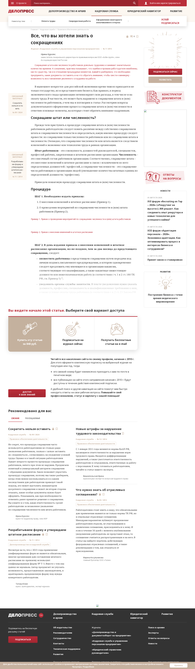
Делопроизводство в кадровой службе (29, 544)
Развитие (176, 11)
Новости (152, 643)
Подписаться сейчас (165, 71)
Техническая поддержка (66, 649)
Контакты (58, 643)
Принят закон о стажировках (165, 259)
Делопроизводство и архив (67, 11)
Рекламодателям (62, 632)
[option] (48, 21)
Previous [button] (31, 21)
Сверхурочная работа (80, 21)
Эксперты (153, 632)
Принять (178, 665)
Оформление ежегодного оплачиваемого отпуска (109, 21)
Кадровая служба (106, 11)
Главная (34, 29)
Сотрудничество (62, 638)
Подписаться (23, 639)
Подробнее (88, 666)
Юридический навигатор (144, 11)
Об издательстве (62, 627)
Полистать (165, 79)
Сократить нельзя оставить (29, 429)
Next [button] (128, 21)
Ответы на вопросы (159, 638)
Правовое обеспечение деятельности (73, 29)
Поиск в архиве (156, 627)
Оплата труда (48, 21)
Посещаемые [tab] (32, 418)
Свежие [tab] (15, 418)
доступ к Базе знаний (27, 393)
